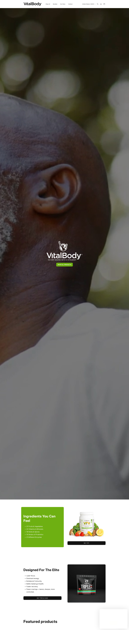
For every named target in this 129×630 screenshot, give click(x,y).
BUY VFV (86, 543)
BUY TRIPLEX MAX (42, 598)
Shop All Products (64, 264)
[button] (97, 4)
